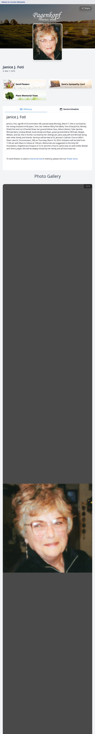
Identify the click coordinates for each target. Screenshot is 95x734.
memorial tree (36, 158)
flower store (72, 158)
